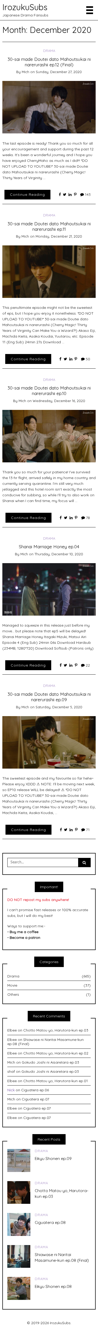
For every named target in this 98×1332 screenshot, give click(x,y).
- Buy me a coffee (22, 931)
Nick (11, 1090)
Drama (49, 51)
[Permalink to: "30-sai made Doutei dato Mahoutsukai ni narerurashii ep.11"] (49, 271)
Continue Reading (27, 194)
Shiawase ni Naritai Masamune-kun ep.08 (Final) (45, 1041)
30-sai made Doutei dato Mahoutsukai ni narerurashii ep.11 (49, 226)
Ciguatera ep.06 (35, 1090)
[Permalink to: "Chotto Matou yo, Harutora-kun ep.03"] (18, 1192)
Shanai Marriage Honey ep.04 (49, 546)
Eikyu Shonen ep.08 (53, 1286)
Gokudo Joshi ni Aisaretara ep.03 (50, 1062)
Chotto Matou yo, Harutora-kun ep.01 (55, 1080)
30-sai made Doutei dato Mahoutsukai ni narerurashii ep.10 (49, 390)
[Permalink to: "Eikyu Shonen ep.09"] (18, 1160)
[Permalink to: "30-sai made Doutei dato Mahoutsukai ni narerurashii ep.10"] (49, 435)
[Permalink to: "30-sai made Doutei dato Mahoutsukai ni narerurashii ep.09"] (49, 742)
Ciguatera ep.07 (35, 1099)
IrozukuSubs (24, 7)
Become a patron (25, 937)
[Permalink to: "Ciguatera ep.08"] (18, 1224)
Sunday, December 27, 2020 (59, 72)
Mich (25, 72)
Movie (49, 985)
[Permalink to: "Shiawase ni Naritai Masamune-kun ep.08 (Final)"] (18, 1256)
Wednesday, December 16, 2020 (59, 401)
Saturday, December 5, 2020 (59, 707)
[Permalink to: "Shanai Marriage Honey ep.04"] (49, 589)
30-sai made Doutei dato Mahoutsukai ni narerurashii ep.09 (49, 696)
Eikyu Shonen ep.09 (53, 1158)
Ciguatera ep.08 (50, 1222)
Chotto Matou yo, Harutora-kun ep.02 (55, 1053)
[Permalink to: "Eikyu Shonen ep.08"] (18, 1288)
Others (49, 994)
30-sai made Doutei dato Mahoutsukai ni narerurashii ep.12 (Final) (49, 61)
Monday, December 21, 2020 (59, 236)
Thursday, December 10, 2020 (58, 554)
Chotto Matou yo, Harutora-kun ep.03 (55, 1030)
